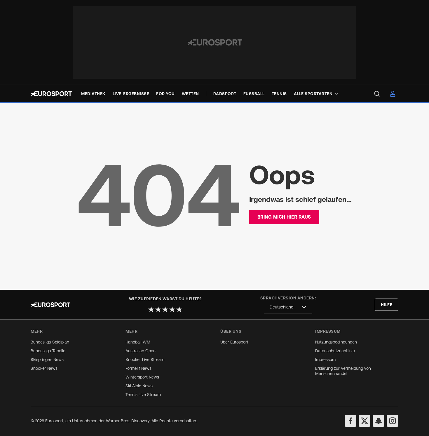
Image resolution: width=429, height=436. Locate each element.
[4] (172, 309)
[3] (165, 309)
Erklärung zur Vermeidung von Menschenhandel (343, 371)
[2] (158, 309)
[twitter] (364, 421)
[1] (151, 309)
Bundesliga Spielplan (50, 342)
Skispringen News (47, 359)
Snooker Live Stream (144, 359)
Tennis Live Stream (143, 394)
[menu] (377, 93)
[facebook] (350, 421)
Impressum (325, 359)
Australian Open (140, 350)
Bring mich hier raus (284, 216)
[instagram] (392, 421)
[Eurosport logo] (51, 93)
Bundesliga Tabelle (48, 350)
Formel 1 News (138, 368)
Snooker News (44, 368)
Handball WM (137, 342)
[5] (179, 309)
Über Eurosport (234, 342)
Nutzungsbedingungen (336, 342)
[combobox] (288, 307)
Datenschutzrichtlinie (335, 350)
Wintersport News (142, 377)
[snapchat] (378, 421)
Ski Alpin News (139, 385)
